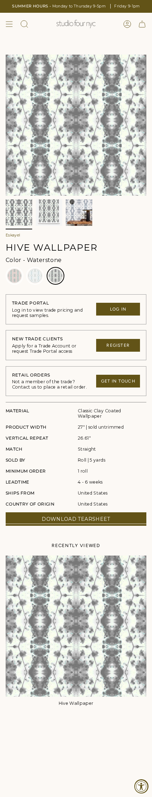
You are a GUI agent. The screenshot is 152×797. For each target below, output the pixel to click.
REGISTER (118, 345)
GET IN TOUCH (118, 381)
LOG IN (118, 309)
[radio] (14, 276)
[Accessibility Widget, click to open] (141, 786)
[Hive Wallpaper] (76, 626)
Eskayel (13, 235)
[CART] (142, 24)
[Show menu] (9, 24)
